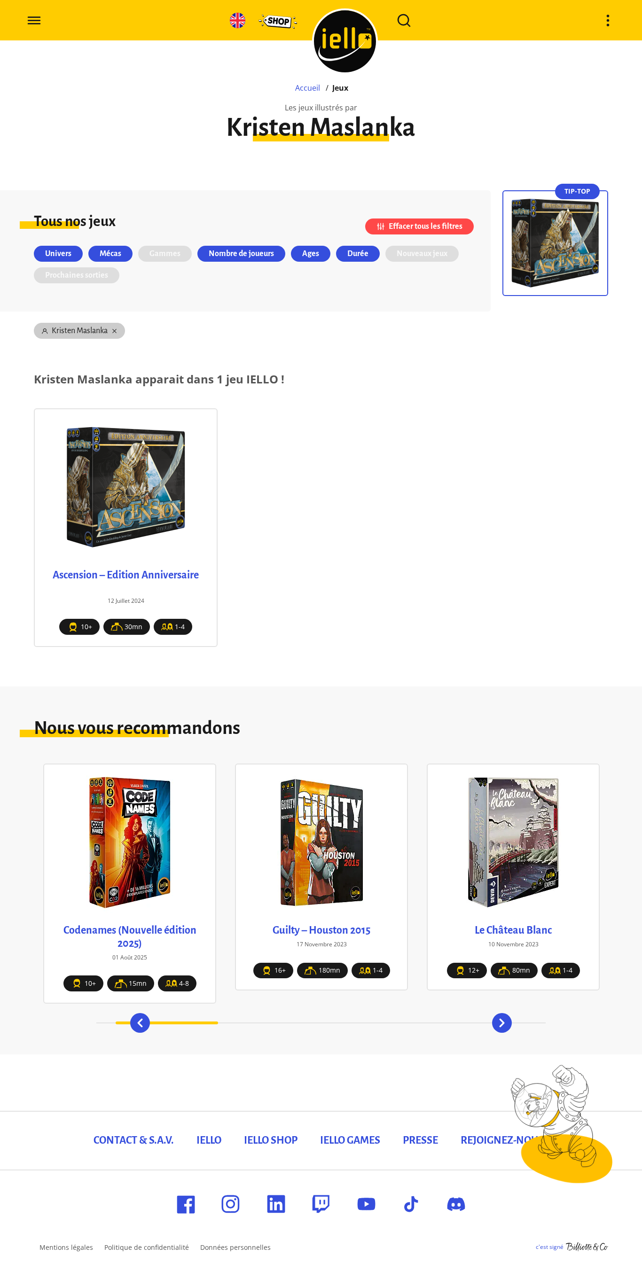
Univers (58, 253)
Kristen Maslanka (80, 331)
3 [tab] (372, 1022)
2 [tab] (269, 1022)
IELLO (208, 1140)
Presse (420, 1140)
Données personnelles (235, 1247)
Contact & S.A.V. (134, 1140)
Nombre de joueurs (241, 253)
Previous (140, 1023)
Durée (357, 253)
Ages (310, 253)
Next (502, 1023)
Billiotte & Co (587, 1247)
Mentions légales (66, 1247)
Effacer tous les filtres (425, 226)
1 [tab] (167, 1022)
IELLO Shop (271, 1140)
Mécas (110, 253)
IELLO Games (350, 1140)
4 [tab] (475, 1022)
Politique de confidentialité (146, 1247)
